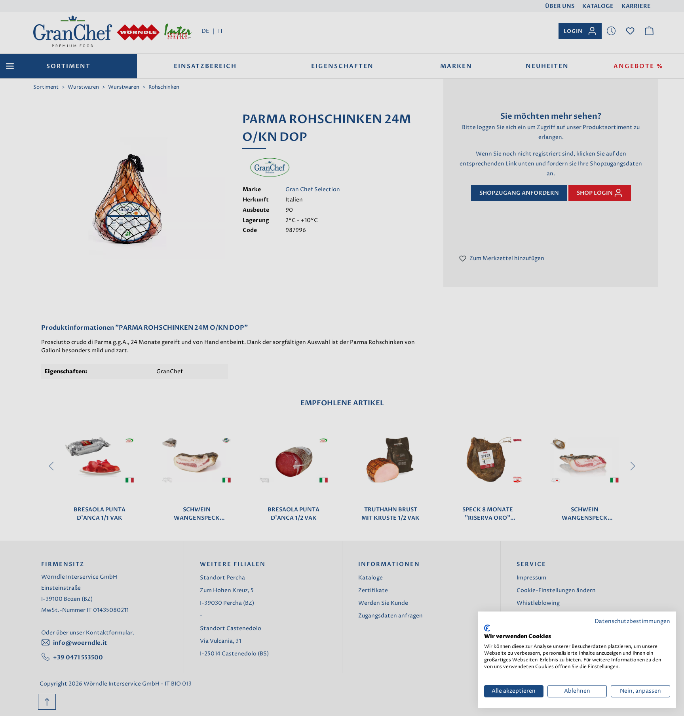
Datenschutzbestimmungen (632, 621)
